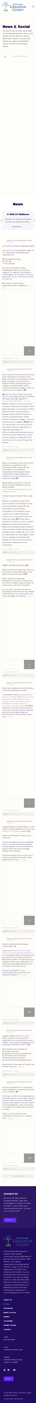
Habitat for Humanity (11, 831)
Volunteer (8, 1321)
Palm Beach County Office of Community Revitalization (14, 704)
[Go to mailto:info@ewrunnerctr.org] (18, 1349)
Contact (7, 1330)
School (7, 1304)
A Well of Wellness (18, 214)
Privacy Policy (8, 1399)
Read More (18, 227)
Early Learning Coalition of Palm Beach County (17, 698)
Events (7, 1317)
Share (17, 358)
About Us (8, 1300)
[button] (1, 220)
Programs (8, 1308)
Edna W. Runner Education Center (19, 240)
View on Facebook (8, 358)
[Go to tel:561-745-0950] (18, 1338)
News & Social (10, 1313)
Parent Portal (10, 1325)
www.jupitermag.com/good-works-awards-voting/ (17, 490)
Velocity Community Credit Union (16, 701)
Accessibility (18, 1399)
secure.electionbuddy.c (12, 401)
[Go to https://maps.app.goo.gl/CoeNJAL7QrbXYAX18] (18, 1360)
